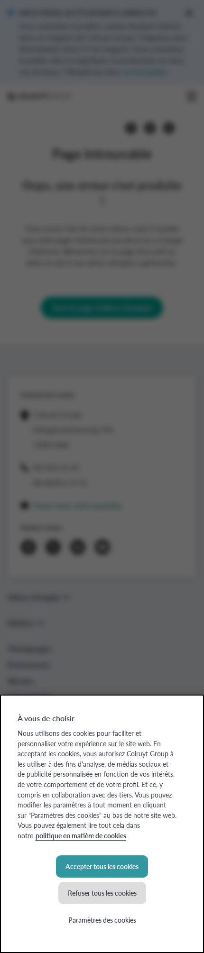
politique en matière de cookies (81, 835)
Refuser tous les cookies (102, 893)
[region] (102, 824)
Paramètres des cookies (102, 920)
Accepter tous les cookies (102, 866)
